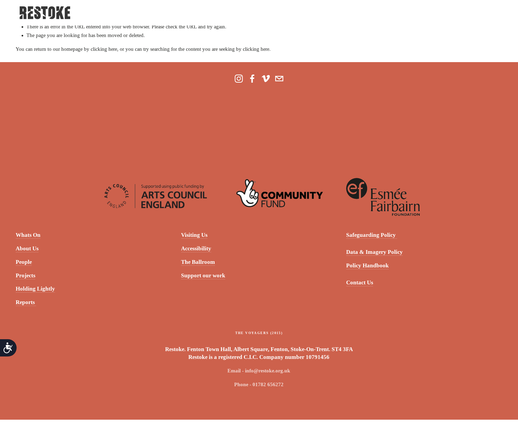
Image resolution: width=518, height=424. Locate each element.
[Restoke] (238, 78)
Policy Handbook (367, 265)
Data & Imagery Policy (374, 252)
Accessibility (196, 248)
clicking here (104, 49)
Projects (25, 275)
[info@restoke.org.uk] (279, 78)
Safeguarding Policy (371, 235)
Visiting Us (194, 235)
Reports (26, 302)
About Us (27, 248)
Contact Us (359, 282)
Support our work (203, 275)
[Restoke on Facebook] (252, 78)
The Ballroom (198, 262)
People (24, 262)
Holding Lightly (35, 288)
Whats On (28, 235)
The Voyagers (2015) (259, 333)
